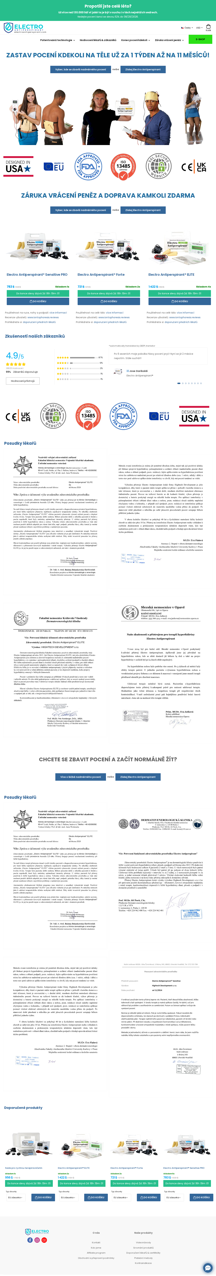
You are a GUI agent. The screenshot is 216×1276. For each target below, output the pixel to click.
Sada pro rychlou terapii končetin (23, 1168)
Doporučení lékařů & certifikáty (143, 1252)
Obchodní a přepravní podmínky (96, 1257)
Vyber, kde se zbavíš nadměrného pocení (80, 69)
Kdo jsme (96, 1247)
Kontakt (96, 1242)
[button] (178, 383)
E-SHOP (200, 39)
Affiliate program (96, 1252)
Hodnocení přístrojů (23, 380)
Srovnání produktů (143, 1247)
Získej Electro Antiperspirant (143, 69)
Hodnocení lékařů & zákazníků (98, 40)
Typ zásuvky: (11, 1191)
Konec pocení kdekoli (134, 40)
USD (198, 27)
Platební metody (143, 1257)
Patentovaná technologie (56, 40)
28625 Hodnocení (14, 368)
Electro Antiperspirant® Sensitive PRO (184, 1168)
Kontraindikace (143, 1263)
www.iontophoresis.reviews (43, 317)
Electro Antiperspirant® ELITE (74, 1168)
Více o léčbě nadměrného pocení (80, 776)
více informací (58, 312)
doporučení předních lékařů (39, 322)
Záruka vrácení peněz (168, 40)
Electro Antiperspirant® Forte (127, 1168)
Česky (188, 27)
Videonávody (143, 1242)
